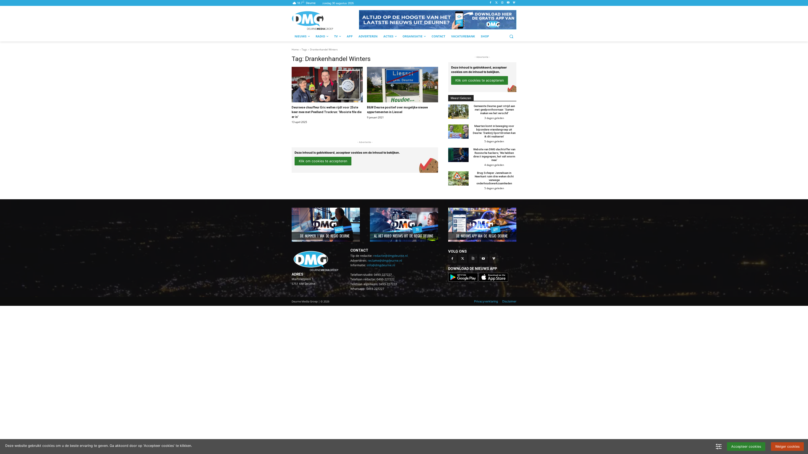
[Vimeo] (514, 2)
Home (295, 49)
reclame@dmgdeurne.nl (385, 261)
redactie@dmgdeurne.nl (390, 256)
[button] (437, 19)
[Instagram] (502, 2)
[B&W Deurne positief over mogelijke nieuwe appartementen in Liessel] (402, 84)
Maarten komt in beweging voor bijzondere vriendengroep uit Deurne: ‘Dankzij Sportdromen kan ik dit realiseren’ (494, 131)
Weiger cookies (787, 446)
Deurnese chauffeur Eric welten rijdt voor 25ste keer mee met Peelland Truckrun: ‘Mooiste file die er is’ (326, 112)
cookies (48, 445)
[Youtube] (508, 2)
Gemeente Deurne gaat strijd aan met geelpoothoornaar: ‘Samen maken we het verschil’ (494, 109)
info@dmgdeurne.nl (381, 265)
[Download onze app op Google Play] (463, 280)
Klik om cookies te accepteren (323, 161)
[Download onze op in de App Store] (493, 280)
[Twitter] (496, 2)
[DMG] (325, 20)
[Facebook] (490, 2)
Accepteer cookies (746, 446)
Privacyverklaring (486, 301)
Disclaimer (509, 301)
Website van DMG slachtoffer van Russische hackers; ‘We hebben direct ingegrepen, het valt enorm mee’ (494, 155)
